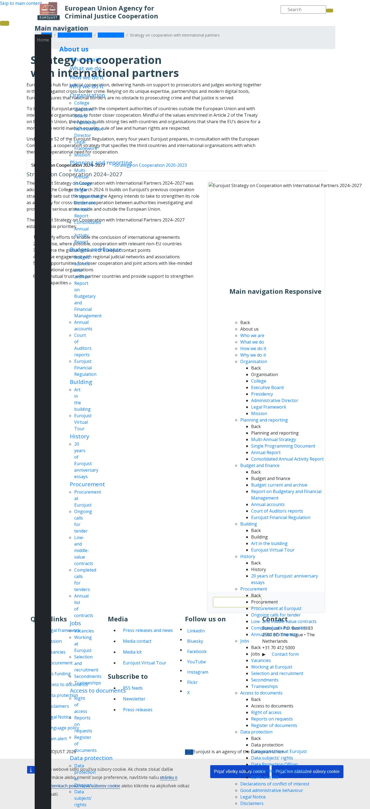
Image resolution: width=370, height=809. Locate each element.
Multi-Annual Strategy (83, 176)
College (81, 103)
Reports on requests (272, 719)
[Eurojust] (48, 11)
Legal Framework (268, 407)
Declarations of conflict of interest (274, 784)
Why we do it (87, 86)
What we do (85, 68)
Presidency (85, 122)
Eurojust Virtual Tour (83, 422)
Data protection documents (279, 771)
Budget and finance (96, 249)
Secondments (88, 676)
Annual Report (266, 452)
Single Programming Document (88, 196)
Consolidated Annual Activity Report (287, 459)
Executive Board (267, 387)
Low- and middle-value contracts (83, 550)
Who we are (85, 59)
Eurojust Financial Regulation (85, 367)
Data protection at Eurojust (279, 751)
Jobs (75, 623)
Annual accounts (268, 504)
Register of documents (274, 725)
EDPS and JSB (264, 777)
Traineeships (87, 683)
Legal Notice (253, 797)
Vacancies (84, 631)
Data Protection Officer (274, 764)
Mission (82, 155)
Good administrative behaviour (271, 790)
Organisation (87, 95)
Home (43, 40)
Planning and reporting (101, 162)
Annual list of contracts (274, 634)
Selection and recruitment (277, 673)
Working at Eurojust (271, 667)
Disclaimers (252, 803)
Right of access (266, 712)
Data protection (91, 758)
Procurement (87, 484)
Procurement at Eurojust (276, 608)
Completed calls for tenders (279, 628)
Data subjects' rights (83, 798)
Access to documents (98, 690)
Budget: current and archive (279, 485)
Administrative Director (274, 400)
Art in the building (269, 543)
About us (74, 48)
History (79, 436)
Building (81, 382)
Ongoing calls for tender (276, 615)
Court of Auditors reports (277, 511)
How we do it (87, 77)
